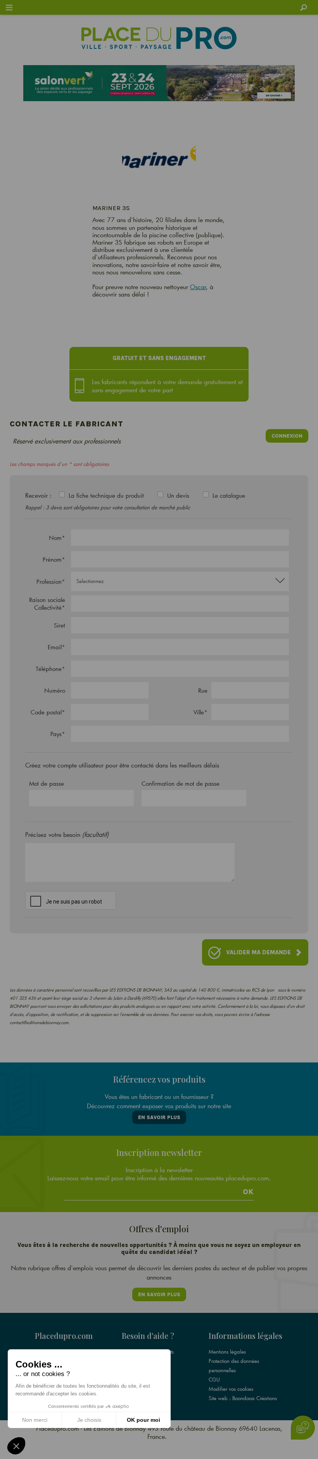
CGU (214, 1379)
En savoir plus (159, 1117)
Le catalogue (229, 495)
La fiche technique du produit (106, 495)
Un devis (178, 495)
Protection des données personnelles (234, 1365)
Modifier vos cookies (231, 1388)
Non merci (34, 1420)
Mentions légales (227, 1351)
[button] (16, 1446)
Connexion (286, 436)
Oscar (198, 287)
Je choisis (89, 1420)
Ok (248, 1192)
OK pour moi (143, 1420)
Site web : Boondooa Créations (243, 1398)
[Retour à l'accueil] (159, 38)
